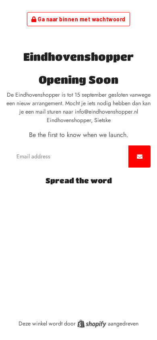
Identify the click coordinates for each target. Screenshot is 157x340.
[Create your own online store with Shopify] (92, 323)
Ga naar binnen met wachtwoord (81, 19)
